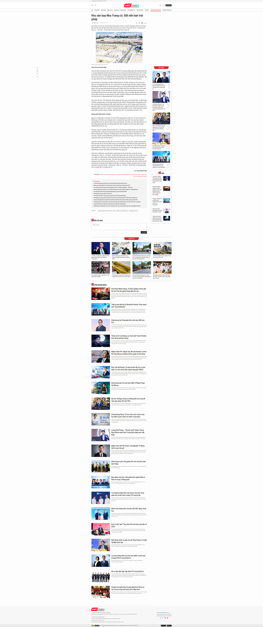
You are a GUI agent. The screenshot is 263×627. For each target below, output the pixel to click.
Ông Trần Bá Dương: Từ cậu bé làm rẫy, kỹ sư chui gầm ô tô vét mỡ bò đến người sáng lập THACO (128, 368)
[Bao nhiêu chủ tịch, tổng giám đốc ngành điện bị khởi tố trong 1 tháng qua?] (100, 482)
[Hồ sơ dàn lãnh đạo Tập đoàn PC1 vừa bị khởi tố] (100, 576)
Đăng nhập (168, 5)
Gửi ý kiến (144, 232)
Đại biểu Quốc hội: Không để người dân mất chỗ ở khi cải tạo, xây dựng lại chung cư (161, 276)
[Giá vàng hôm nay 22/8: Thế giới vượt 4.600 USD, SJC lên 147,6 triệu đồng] (121, 267)
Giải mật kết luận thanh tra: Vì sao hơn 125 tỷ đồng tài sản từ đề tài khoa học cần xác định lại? (142, 276)
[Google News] (144, 23)
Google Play (169, 625)
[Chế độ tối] (163, 5)
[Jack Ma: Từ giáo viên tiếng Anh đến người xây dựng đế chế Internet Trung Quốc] (166, 178)
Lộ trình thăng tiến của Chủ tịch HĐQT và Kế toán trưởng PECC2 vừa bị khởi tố (158, 86)
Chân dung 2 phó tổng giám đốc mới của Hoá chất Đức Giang (128, 462)
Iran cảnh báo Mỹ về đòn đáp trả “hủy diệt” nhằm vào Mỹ (100, 275)
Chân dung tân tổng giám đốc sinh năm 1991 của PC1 (157, 210)
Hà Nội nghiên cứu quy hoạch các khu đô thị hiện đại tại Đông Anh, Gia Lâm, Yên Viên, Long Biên (117, 201)
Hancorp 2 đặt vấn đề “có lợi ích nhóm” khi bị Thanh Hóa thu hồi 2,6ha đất (112, 185)
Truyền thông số (167, 10)
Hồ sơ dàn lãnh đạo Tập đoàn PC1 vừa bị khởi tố (127, 571)
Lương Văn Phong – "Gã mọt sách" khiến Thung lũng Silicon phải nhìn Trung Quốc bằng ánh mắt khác (158, 107)
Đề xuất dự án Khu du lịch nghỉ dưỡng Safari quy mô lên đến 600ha (110, 191)
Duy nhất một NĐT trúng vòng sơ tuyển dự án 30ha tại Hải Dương (110, 195)
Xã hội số (97, 10)
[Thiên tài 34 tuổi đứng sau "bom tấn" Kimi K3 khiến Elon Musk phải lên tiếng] (166, 218)
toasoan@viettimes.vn (164, 612)
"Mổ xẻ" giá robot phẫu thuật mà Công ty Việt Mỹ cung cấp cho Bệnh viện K (120, 257)
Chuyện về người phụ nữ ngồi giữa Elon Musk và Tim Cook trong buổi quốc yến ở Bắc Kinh (127, 588)
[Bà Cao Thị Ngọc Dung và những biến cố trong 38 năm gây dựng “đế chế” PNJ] (161, 118)
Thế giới (147, 10)
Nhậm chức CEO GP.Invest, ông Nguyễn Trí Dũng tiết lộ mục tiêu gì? (127, 447)
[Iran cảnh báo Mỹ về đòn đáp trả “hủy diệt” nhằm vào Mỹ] (100, 267)
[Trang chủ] (92, 10)
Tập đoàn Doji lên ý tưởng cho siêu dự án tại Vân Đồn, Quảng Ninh (110, 204)
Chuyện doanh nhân (155, 10)
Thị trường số (131, 10)
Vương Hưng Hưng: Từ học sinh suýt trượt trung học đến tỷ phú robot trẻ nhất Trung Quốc (127, 415)
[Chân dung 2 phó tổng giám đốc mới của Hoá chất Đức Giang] (100, 466)
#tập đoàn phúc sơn (133, 210)
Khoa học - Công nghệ (120, 10)
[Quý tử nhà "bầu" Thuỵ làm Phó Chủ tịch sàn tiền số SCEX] (100, 529)
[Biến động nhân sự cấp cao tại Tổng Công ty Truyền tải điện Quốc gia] (161, 138)
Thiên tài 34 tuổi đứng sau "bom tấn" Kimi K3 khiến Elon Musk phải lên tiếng (157, 219)
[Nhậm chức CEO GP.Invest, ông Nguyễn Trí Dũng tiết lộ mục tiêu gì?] (100, 451)
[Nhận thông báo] (160, 5)
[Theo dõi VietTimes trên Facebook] (160, 617)
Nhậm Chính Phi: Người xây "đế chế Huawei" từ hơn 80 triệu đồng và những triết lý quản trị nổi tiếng (128, 352)
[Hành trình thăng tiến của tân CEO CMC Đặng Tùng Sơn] (100, 513)
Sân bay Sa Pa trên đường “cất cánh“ (103, 193)
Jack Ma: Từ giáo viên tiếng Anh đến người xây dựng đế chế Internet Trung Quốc (157, 179)
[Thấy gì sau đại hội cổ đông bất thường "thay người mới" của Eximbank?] (161, 157)
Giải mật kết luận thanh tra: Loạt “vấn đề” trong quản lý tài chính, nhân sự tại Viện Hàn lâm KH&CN (142, 257)
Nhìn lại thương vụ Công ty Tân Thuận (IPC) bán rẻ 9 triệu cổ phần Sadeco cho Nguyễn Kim (116, 189)
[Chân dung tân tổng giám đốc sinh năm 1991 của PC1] (166, 210)
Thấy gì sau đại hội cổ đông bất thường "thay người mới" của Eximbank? (158, 166)
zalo (163, 617)
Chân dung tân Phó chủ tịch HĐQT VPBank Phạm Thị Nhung (128, 384)
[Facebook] (136, 23)
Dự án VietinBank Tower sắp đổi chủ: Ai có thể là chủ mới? (162, 256)
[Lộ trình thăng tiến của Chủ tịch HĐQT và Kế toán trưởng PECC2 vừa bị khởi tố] (161, 77)
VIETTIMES (131, 5)
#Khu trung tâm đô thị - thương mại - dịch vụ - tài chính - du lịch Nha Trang (113, 210)
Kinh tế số (110, 10)
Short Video (140, 10)
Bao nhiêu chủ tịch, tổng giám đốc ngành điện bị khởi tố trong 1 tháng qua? (128, 478)
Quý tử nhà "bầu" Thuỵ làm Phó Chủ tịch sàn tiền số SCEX (129, 525)
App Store (163, 625)
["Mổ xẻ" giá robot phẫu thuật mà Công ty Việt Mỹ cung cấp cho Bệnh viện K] (121, 248)
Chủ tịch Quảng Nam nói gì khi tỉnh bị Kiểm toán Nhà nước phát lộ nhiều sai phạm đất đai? (116, 199)
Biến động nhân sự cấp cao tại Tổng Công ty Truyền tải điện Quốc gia (159, 147)
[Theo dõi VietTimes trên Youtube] (165, 617)
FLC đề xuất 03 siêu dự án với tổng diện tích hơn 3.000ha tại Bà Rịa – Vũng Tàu (113, 187)
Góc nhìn (103, 10)
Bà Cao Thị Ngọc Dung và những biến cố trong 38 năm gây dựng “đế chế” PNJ (158, 128)
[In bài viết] (139, 23)
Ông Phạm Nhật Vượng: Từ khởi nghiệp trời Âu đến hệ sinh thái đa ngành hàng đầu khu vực (157, 190)
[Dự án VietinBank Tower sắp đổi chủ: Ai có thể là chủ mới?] (162, 248)
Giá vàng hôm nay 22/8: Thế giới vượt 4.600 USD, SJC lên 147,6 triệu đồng (121, 275)
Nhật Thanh (96, 22)
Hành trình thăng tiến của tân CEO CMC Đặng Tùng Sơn (128, 509)
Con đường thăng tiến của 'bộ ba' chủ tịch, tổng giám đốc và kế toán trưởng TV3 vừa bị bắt (127, 494)
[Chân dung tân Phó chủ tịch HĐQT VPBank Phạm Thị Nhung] (100, 388)
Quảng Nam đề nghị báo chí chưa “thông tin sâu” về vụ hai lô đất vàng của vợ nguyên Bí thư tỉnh (117, 206)
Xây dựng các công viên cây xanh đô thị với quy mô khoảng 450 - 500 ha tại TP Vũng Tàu (115, 197)
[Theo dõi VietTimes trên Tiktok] (167, 617)
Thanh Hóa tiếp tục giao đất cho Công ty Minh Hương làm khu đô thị (110, 183)
